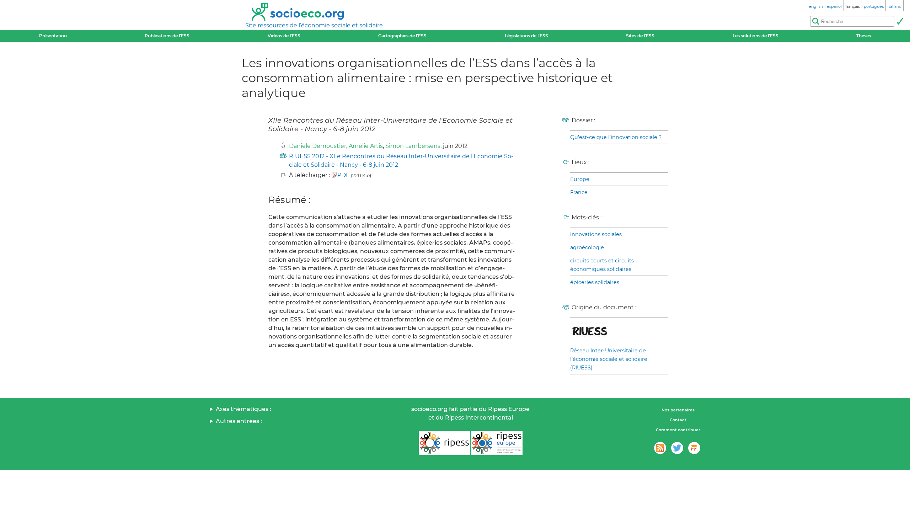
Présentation (53, 35)
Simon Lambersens (412, 146)
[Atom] (660, 448)
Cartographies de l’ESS (402, 35)
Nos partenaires (678, 409)
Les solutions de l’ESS (755, 35)
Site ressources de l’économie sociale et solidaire (314, 25)
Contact (678, 419)
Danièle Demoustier (317, 146)
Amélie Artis (366, 146)
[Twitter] (677, 448)
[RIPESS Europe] (497, 443)
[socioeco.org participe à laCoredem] (694, 448)
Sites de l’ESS (640, 35)
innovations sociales (596, 234)
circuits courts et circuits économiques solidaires (602, 264)
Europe (579, 179)
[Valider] (900, 21)
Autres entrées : (239, 421)
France (579, 192)
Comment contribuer (678, 429)
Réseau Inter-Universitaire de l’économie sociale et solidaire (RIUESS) (608, 359)
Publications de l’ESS (167, 35)
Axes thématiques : (243, 409)
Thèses (863, 35)
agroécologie (587, 247)
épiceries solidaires (594, 282)
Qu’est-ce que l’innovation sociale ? (616, 137)
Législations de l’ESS (526, 35)
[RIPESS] (444, 443)
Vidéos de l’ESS (284, 35)
